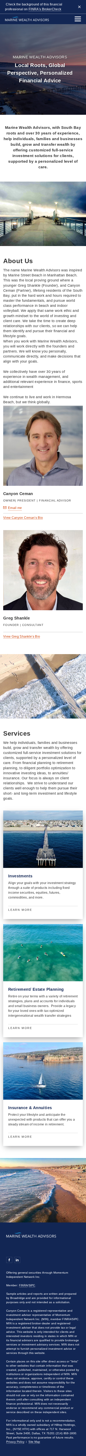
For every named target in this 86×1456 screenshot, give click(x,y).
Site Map (34, 1441)
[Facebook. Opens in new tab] (9, 1260)
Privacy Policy (15, 1441)
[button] (23, 518)
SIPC (32, 1285)
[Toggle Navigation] (78, 19)
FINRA (23, 1285)
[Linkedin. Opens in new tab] (17, 1260)
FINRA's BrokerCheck (45, 9)
